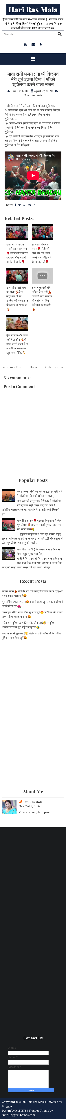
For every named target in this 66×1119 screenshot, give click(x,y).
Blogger (7, 1106)
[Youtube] (25, 44)
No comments (33, 95)
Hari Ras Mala (33, 9)
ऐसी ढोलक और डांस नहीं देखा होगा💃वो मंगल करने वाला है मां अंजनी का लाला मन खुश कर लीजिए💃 (17, 344)
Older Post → (54, 367)
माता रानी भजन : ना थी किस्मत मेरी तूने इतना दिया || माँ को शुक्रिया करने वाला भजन (33, 79)
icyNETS (21, 1110)
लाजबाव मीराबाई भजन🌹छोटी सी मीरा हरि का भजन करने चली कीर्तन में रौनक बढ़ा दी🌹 (41, 253)
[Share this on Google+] (24, 205)
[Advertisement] (33, 678)
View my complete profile (36, 812)
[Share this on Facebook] (15, 205)
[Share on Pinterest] (29, 205)
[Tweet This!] (19, 205)
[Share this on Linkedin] (34, 205)
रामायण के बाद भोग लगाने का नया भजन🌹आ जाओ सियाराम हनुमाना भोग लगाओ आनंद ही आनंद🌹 (17, 253)
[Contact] (33, 44)
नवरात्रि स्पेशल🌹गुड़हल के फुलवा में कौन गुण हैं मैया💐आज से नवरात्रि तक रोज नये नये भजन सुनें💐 (39, 524)
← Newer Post (12, 367)
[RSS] (41, 44)
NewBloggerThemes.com (18, 1115)
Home (34, 367)
